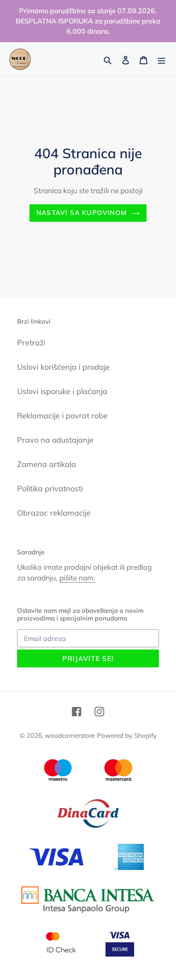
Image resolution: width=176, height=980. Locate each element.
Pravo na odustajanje (55, 440)
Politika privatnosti (50, 488)
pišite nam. (77, 577)
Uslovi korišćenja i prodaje (63, 367)
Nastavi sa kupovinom (81, 213)
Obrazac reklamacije (54, 513)
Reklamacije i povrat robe (62, 415)
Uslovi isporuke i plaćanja (62, 391)
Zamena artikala (46, 464)
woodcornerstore (70, 735)
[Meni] (161, 59)
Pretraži (31, 343)
